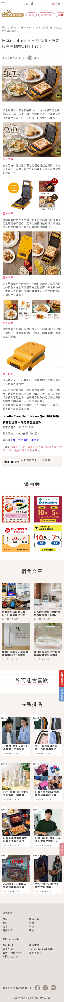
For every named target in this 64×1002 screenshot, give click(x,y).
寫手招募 (7, 949)
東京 (31, 15)
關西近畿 (46, 15)
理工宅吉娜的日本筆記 (26, 440)
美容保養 (34, 919)
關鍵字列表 (35, 953)
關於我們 (7, 945)
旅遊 (31, 923)
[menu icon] (3, 4)
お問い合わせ (10, 956)
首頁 (4, 27)
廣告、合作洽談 (11, 953)
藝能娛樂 (7, 930)
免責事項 (34, 945)
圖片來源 (8, 159)
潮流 (5, 923)
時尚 (31, 926)
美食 (5, 926)
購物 (13, 27)
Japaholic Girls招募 (41, 949)
